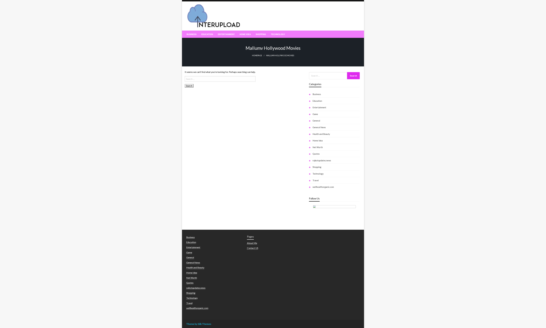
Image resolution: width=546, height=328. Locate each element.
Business (192, 34)
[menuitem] (191, 34)
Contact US (252, 248)
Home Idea (245, 34)
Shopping (261, 34)
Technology (278, 34)
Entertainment (226, 34)
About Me (252, 243)
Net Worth (318, 147)
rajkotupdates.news (322, 160)
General (316, 120)
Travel (316, 180)
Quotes (316, 153)
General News (319, 127)
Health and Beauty (321, 134)
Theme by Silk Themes (198, 323)
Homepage (257, 55)
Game (315, 114)
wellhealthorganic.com (323, 187)
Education (207, 34)
